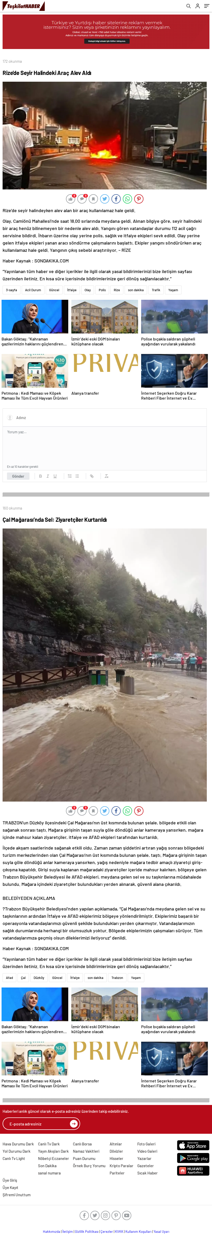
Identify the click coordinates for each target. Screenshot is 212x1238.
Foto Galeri (146, 1144)
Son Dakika (47, 1165)
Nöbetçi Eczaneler (53, 1158)
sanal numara (49, 1173)
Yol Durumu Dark (17, 1151)
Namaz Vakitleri (86, 1151)
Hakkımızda (51, 1231)
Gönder (18, 476)
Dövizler (116, 1151)
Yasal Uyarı (161, 1231)
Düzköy (39, 978)
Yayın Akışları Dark (53, 1151)
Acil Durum (33, 290)
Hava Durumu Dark (18, 1144)
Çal (23, 978)
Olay (88, 290)
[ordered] (69, 476)
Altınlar (116, 1144)
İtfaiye (72, 290)
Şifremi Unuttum (17, 1194)
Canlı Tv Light (14, 1158)
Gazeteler (145, 1165)
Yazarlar (144, 1158)
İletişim (67, 1231)
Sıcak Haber (147, 1173)
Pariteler (117, 1173)
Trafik (156, 290)
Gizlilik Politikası (87, 1231)
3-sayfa (11, 290)
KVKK (119, 1231)
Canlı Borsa (82, 1144)
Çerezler (107, 1231)
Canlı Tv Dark (49, 1144)
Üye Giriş (10, 1180)
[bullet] (77, 476)
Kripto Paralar (121, 1165)
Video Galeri (147, 1151)
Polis (102, 290)
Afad (9, 978)
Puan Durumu (84, 1158)
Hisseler (116, 1158)
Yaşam (173, 290)
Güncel (54, 290)
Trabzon (117, 978)
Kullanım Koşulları (138, 1231)
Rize (117, 290)
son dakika (136, 290)
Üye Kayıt (10, 1187)
